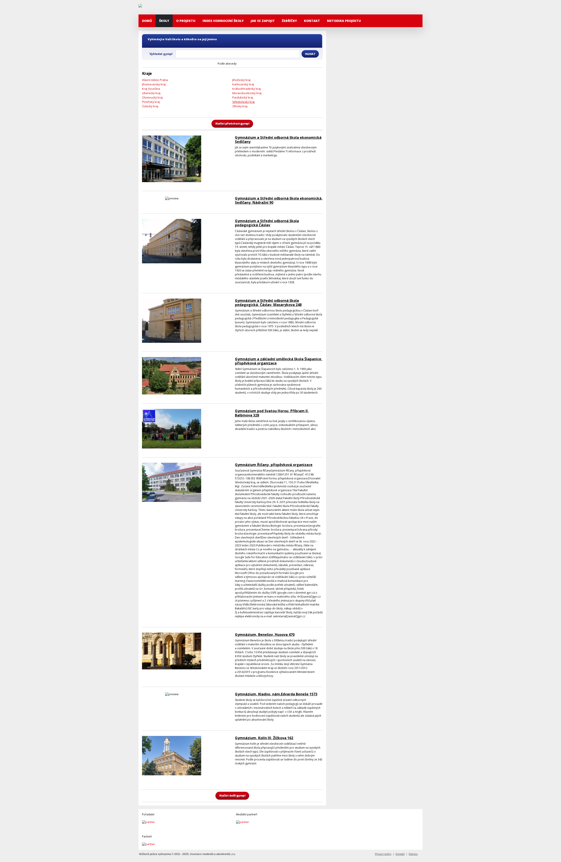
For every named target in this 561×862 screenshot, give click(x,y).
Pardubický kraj (242, 97)
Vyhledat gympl (160, 54)
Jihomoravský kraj (154, 84)
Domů (147, 21)
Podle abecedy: (227, 63)
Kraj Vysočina (151, 89)
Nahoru (413, 854)
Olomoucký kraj (152, 97)
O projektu (185, 21)
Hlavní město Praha (155, 80)
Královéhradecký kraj (246, 89)
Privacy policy (383, 854)
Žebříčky (289, 21)
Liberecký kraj (151, 93)
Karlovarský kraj (243, 84)
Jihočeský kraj (241, 80)
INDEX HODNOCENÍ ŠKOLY (223, 21)
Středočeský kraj (243, 102)
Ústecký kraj (150, 106)
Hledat (310, 54)
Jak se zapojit (263, 21)
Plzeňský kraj (151, 102)
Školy (164, 21)
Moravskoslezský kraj (246, 93)
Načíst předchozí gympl (232, 123)
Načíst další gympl (232, 795)
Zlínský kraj (239, 106)
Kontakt (312, 21)
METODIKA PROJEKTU (344, 21)
